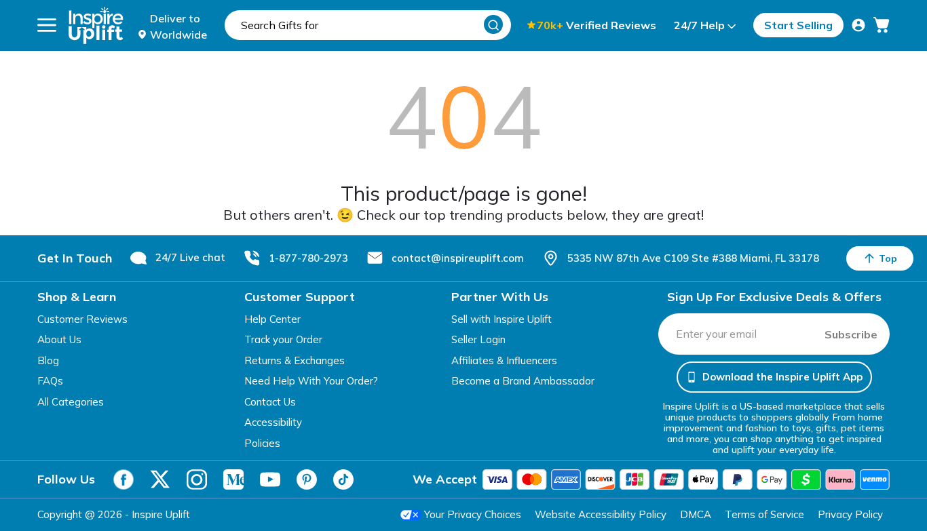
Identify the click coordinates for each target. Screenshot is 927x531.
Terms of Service (764, 514)
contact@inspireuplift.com (458, 258)
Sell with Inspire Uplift (501, 319)
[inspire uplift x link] (160, 479)
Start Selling (798, 25)
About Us (59, 339)
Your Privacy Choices (472, 514)
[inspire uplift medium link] (233, 479)
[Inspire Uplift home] (96, 25)
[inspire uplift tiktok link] (343, 479)
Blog (48, 360)
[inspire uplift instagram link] (197, 479)
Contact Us (270, 401)
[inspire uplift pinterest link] (307, 479)
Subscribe (851, 334)
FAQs (50, 380)
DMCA (695, 514)
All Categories (70, 401)
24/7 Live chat (190, 257)
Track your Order (283, 339)
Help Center (272, 319)
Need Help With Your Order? (311, 380)
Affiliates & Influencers (504, 360)
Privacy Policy (850, 514)
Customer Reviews (82, 319)
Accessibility (273, 422)
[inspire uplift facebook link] (123, 479)
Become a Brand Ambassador (522, 380)
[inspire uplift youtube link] (270, 479)
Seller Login (478, 339)
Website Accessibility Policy (600, 514)
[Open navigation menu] (46, 25)
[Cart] (881, 25)
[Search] (493, 24)
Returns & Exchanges (294, 360)
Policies (262, 443)
